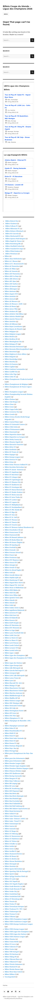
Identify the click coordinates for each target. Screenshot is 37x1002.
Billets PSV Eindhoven (12, 773)
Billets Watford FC (11, 967)
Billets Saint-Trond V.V (13, 821)
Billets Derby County (12, 439)
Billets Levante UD (11, 648)
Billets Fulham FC (11, 226)
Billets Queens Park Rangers (15, 239)
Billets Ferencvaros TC (12, 532)
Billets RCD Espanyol (12, 791)
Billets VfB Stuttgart (12, 952)
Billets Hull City (10, 593)
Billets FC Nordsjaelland (13, 507)
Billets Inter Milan (11, 595)
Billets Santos (9, 826)
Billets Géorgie (10, 565)
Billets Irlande (10, 600)
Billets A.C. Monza (11, 261)
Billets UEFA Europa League (14, 929)
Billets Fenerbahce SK (12, 530)
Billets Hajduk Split (11, 577)
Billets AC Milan (10, 269)
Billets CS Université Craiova (15, 424)
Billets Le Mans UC (11, 640)
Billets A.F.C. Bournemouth (14, 264)
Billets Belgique (10, 331)
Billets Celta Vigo (11, 374)
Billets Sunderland (11, 894)
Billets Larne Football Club (14, 633)
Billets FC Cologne (11, 477)
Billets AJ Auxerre (11, 286)
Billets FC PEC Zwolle (12, 510)
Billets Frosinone (11, 557)
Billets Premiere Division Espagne (17, 768)
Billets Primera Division (13, 771)
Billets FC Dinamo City (12, 482)
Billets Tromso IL (11, 914)
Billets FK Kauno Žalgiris (13, 542)
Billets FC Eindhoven (12, 485)
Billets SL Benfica (11, 859)
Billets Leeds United (12, 645)
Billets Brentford (11, 352)
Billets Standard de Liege (14, 249)
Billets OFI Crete (10, 713)
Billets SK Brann (10, 856)
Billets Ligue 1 (9, 653)
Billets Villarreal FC (11, 962)
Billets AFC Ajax (10, 281)
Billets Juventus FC (11, 613)
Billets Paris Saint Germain (14, 738)
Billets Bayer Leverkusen (13, 326)
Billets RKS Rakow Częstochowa (16, 808)
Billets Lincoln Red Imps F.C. (15, 670)
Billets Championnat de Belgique (16, 384)
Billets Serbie (9, 846)
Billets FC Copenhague (13, 480)
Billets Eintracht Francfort (14, 444)
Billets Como (9, 407)
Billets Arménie (10, 296)
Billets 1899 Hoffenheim (13, 259)
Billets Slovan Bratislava (13, 861)
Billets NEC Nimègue (12, 703)
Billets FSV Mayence (12, 560)
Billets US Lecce (10, 944)
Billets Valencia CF (11, 947)
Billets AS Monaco (11, 301)
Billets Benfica (10, 336)
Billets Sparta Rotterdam (13, 869)
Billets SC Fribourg (11, 834)
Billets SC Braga (10, 831)
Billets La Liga (10, 630)
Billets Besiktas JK (11, 339)
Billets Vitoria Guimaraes (13, 964)
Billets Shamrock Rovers (13, 854)
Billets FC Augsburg (11, 472)
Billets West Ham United (13, 972)
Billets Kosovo (10, 620)
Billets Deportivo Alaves (13, 434)
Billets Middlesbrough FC (14, 695)
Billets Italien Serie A (12, 608)
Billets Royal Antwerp (12, 811)
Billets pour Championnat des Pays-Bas (19, 753)
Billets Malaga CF (11, 685)
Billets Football (10, 547)
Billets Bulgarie (10, 357)
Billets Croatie (10, 414)
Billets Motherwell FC (13, 236)
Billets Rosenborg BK (12, 244)
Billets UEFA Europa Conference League (19, 924)
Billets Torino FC (11, 904)
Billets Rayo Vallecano (12, 781)
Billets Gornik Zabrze (12, 575)
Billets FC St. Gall (11, 517)
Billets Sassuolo (10, 829)
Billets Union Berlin (12, 942)
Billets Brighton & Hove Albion (15, 354)
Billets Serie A (9, 849)
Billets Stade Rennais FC (13, 889)
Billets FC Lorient (11, 500)
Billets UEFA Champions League (16, 919)
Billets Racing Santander (13, 776)
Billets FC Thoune (11, 520)
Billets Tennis (9, 901)
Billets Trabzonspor (12, 911)
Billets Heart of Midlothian (14, 588)
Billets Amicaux (10, 291)
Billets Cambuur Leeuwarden (15, 369)
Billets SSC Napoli (11, 881)
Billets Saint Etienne (12, 816)
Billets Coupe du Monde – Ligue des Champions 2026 (17, 7)
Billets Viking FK (11, 957)
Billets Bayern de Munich (13, 329)
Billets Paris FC (10, 736)
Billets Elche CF (10, 447)
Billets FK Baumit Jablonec (14, 537)
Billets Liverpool (10, 673)
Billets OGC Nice (10, 716)
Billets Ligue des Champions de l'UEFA (18, 658)
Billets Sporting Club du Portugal (16, 871)
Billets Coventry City (12, 412)
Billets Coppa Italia (11, 409)
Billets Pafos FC (10, 728)
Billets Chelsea (10, 399)
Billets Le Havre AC (11, 638)
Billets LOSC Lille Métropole (15, 675)
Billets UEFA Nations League (15, 937)
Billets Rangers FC (11, 778)
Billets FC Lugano (11, 502)
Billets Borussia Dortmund (14, 346)
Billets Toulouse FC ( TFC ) (14, 909)
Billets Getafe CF (10, 567)
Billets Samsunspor (11, 824)
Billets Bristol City (11, 221)
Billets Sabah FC (10, 813)
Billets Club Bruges (11, 402)
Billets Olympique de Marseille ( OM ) (18, 721)
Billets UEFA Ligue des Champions (17, 932)
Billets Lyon (9, 680)
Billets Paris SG (10, 741)
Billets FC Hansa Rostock (13, 490)
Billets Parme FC (10, 743)
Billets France (9, 555)
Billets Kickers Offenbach (14, 231)
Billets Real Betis (11, 793)
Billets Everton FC (11, 459)
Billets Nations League (13, 701)
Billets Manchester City (13, 688)
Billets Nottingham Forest (14, 711)
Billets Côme (9, 404)
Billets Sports (9, 874)
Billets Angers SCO (11, 294)
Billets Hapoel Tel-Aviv (13, 585)
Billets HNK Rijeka (11, 590)
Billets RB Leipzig (11, 783)
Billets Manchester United (14, 690)
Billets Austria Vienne (12, 319)
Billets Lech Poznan (12, 643)
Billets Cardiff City (11, 372)
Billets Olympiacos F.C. (13, 718)
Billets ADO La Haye (12, 276)
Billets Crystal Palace (12, 422)
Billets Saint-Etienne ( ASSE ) (15, 819)
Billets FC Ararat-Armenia (14, 470)
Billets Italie (9, 605)
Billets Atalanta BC (11, 311)
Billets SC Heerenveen (12, 836)
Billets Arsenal (10, 299)
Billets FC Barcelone (12, 475)
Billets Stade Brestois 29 (13, 886)
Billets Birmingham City (13, 341)
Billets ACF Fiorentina (12, 274)
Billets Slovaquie (10, 864)
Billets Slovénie (10, 866)
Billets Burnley (10, 362)
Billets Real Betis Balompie (14, 796)
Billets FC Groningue (12, 487)
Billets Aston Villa (11, 309)
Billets (7, 256)
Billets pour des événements (15, 758)
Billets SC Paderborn (12, 839)
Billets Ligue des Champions (15, 655)
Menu (6, 14)
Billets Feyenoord (11, 535)
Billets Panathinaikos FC (13, 731)
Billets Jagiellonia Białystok (14, 610)
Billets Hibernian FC (12, 228)
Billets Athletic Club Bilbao (14, 314)
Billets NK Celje (10, 708)
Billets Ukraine (10, 939)
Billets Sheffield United (13, 246)
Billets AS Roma (10, 306)
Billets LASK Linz (11, 635)
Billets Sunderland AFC (13, 896)
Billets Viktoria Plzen (12, 959)
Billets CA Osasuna (11, 364)
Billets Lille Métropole (12, 668)
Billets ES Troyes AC (12, 452)
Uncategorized (10, 977)
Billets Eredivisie (10, 449)
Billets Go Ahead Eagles (13, 570)
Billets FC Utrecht (11, 525)
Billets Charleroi (11, 223)
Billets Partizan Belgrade (13, 746)
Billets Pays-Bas (10, 748)
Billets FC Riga (10, 512)
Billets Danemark (11, 432)
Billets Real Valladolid (12, 803)
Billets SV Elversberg (12, 899)
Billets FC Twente (11, 522)
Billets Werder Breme (12, 969)
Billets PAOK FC (10, 733)
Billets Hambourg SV (12, 580)
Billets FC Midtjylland (12, 505)
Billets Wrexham (11, 254)
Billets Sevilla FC (10, 851)
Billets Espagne (10, 454)
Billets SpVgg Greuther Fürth (15, 876)
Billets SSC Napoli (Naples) (14, 884)
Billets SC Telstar (11, 841)
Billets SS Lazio (10, 879)
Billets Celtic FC (10, 377)
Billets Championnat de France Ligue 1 (18, 387)
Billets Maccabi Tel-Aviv (13, 683)
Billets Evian (9, 462)
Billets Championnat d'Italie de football (19, 379)
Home (5, 985)
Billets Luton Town (11, 678)
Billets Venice (9, 949)
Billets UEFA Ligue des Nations (15, 934)
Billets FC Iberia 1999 (12, 495)
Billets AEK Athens (11, 279)
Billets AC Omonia (11, 271)
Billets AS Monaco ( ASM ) (14, 304)
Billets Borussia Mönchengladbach (17, 349)
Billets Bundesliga (11, 359)
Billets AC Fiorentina (12, 266)
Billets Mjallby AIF (11, 698)
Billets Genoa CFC (11, 562)
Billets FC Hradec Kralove (14, 492)
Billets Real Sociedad (12, 801)
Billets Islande (10, 603)
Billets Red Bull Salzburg (13, 806)
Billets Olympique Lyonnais (14, 726)
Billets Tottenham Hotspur (14, 906)
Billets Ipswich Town (12, 598)
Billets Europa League (12, 457)
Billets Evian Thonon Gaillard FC (16, 464)
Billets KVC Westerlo (12, 628)
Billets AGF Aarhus (11, 284)
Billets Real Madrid (11, 798)
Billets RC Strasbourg (12, 788)
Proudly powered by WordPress (13, 998)
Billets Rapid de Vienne (13, 241)
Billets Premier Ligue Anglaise (15, 766)
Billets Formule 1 (11, 550)
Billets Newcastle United (13, 706)
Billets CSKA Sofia (11, 427)
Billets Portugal (10, 751)
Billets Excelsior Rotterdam (14, 467)
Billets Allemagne (11, 289)
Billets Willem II (10, 974)
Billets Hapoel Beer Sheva (14, 582)
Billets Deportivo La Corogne (15, 437)
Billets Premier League (13, 763)
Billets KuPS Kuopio (12, 623)
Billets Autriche (10, 321)
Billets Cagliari (10, 367)
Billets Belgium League (13, 334)
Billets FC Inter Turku (12, 497)
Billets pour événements (13, 761)
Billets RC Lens (10, 786)
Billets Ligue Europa (12, 665)
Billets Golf (8, 572)
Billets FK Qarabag (11, 545)
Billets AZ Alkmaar (11, 324)
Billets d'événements (12, 429)
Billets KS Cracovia (12, 233)
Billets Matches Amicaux (13, 693)
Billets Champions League (14, 392)
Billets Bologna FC (11, 344)
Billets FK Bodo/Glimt (12, 540)
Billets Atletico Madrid (13, 316)
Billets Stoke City (11, 891)
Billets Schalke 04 (11, 844)
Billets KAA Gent (10, 615)
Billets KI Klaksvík (11, 618)
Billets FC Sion (10, 515)
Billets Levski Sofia (11, 650)
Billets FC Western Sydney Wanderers (18, 527)
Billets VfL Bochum (11, 954)
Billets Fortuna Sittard (13, 552)
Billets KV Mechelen (12, 625)
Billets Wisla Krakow (12, 251)
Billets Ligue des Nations (13, 663)
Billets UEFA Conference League (16, 921)
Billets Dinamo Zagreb (12, 442)
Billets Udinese (10, 916)
